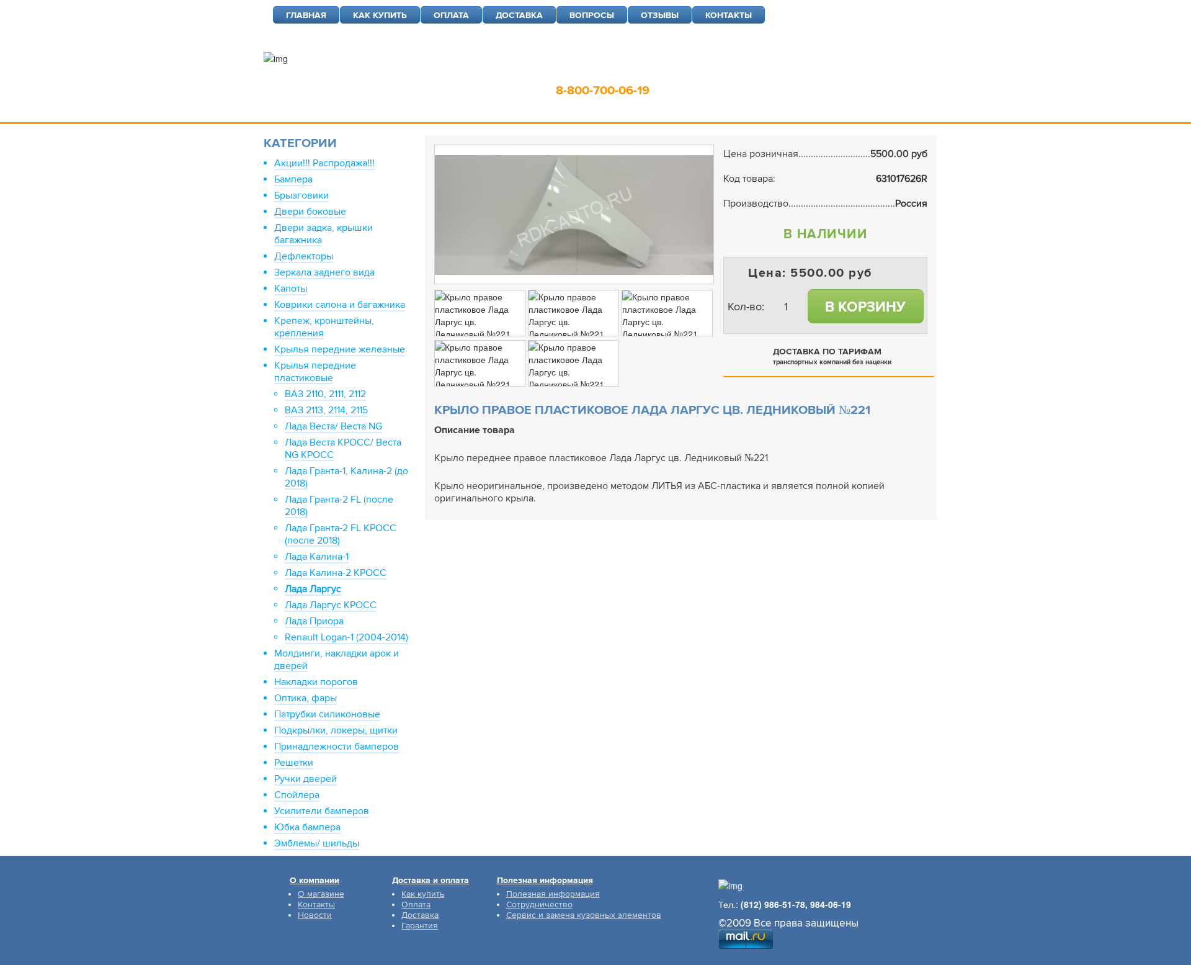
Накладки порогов (316, 682)
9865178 (630, 71)
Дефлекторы (303, 256)
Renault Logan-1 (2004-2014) (346, 637)
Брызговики (301, 195)
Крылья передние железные (339, 349)
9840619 (694, 71)
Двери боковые (310, 211)
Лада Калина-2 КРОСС (335, 573)
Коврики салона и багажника (339, 304)
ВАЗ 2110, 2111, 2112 (325, 394)
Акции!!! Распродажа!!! (324, 163)
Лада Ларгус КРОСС (331, 605)
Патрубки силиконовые (327, 714)
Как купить (422, 894)
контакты (728, 15)
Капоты (290, 288)
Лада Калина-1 (317, 556)
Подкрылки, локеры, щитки (336, 730)
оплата (451, 15)
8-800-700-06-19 (602, 90)
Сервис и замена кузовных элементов (583, 915)
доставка (519, 15)
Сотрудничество (539, 904)
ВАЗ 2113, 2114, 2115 (326, 410)
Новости (315, 915)
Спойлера (296, 795)
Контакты (316, 904)
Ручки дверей (305, 779)
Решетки (293, 762)
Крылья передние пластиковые (315, 371)
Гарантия (419, 925)
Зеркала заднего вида (324, 272)
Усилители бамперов (321, 811)
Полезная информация (553, 894)
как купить (380, 15)
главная (306, 15)
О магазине (321, 894)
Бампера (293, 179)
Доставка (420, 915)
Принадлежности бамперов (336, 746)
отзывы (660, 15)
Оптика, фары (305, 698)
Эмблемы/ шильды (316, 843)
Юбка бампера (307, 827)
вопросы (591, 15)
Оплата (415, 904)
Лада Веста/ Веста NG (333, 426)
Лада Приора (314, 621)
